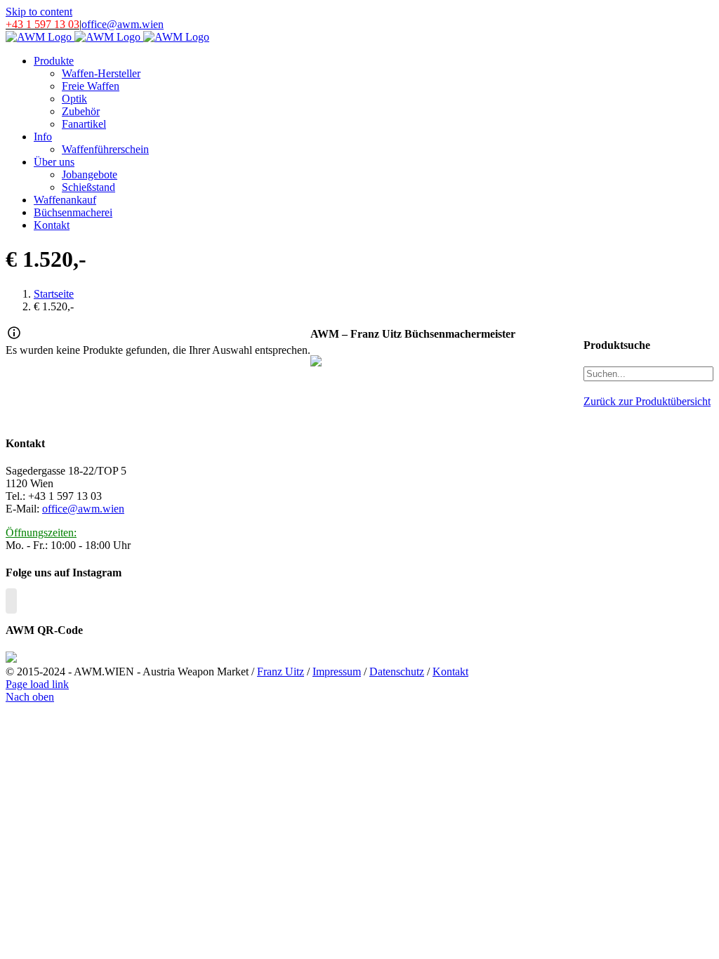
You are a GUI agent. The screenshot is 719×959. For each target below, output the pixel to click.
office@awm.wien (122, 24)
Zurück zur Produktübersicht (647, 401)
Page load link (37, 684)
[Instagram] (11, 601)
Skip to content (39, 12)
